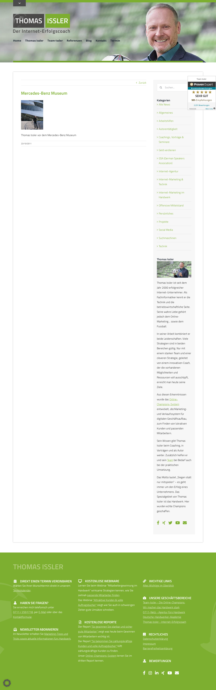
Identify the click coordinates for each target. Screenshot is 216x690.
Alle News (164, 104)
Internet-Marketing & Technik (171, 181)
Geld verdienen (167, 150)
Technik (163, 246)
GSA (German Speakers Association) (172, 160)
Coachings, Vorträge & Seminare (171, 139)
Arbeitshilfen (166, 121)
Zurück (142, 83)
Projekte (163, 222)
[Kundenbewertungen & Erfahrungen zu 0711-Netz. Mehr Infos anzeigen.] (202, 93)
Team (170, 460)
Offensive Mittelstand (171, 205)
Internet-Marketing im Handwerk (171, 194)
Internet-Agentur (168, 171)
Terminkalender (22, 590)
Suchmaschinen (167, 238)
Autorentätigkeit (168, 129)
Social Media (166, 230)
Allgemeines (166, 113)
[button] (7, 683)
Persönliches (166, 213)
